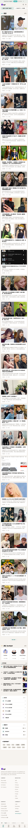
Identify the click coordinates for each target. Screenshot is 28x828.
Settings (16, 808)
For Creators (3, 787)
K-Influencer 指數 (4, 817)
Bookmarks (17, 806)
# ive (23, 747)
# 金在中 (4, 747)
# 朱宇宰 (23, 744)
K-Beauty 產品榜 (7, 704)
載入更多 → (14, 639)
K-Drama (17, 784)
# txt (4, 744)
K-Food (16, 789)
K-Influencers (4, 782)
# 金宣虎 (17, 744)
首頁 (16, 780)
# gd (9, 747)
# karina (18, 747)
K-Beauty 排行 (4, 808)
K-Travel (16, 791)
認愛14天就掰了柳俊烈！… (7, 8)
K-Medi (16, 798)
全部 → (25, 13)
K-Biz (16, 796)
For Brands (3, 784)
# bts (13, 744)
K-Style (16, 793)
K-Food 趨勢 (6, 711)
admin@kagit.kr (18, 813)
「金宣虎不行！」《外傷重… (20, 8)
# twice (8, 744)
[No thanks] (23, 1)
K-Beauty (17, 787)
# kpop (13, 747)
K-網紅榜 (6, 717)
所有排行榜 (3, 804)
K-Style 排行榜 (7, 714)
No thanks (20, 1)
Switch (15, 1)
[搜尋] (23, 4)
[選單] (26, 4)
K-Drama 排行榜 (7, 707)
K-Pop (16, 782)
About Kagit (3, 780)
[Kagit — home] (3, 4)
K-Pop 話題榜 (7, 700)
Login (16, 804)
